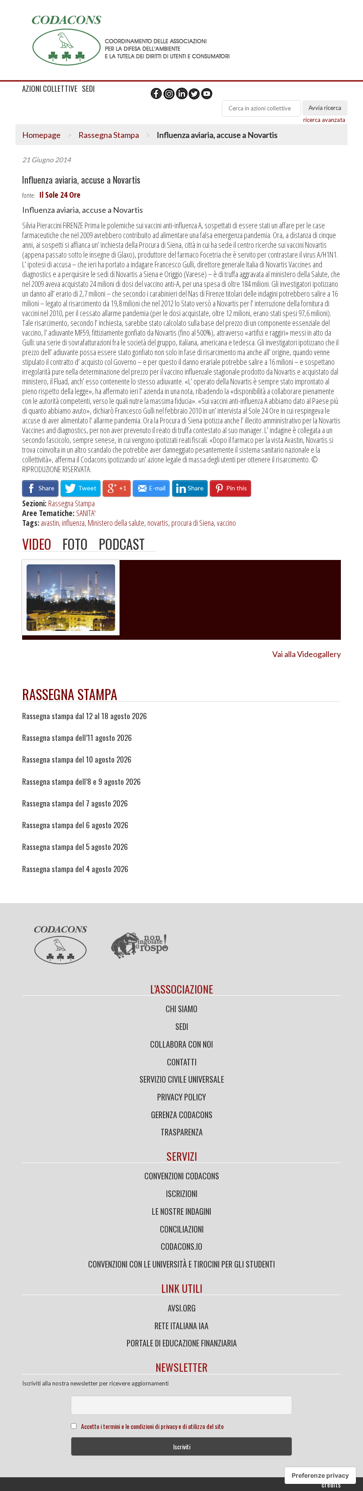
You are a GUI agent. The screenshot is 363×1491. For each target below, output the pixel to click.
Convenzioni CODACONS (181, 1176)
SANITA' (86, 513)
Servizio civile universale (181, 1079)
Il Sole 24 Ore (60, 194)
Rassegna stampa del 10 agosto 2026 (76, 759)
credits (331, 1484)
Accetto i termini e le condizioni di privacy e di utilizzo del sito (152, 1426)
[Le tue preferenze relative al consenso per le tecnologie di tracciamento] (320, 1475)
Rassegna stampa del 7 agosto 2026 (75, 803)
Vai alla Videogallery (306, 654)
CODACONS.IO (181, 1246)
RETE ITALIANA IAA (181, 1325)
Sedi (181, 1026)
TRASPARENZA (182, 1132)
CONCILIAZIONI (182, 1229)
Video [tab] (36, 544)
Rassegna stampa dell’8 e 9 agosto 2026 (81, 781)
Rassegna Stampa (108, 135)
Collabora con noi (181, 1044)
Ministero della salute (116, 522)
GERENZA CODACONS (181, 1114)
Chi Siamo (181, 1008)
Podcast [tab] (122, 544)
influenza (73, 522)
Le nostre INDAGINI (181, 1211)
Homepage (41, 135)
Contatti (182, 1062)
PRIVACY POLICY (181, 1097)
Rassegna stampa (69, 694)
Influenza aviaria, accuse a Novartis (81, 179)
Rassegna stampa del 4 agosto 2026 (75, 869)
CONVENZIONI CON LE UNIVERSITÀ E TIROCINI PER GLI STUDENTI (181, 1264)
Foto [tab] (75, 544)
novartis (157, 522)
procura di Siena (192, 522)
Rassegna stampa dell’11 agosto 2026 (77, 737)
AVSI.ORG (182, 1308)
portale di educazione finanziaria (182, 1343)
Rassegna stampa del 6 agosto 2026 (75, 825)
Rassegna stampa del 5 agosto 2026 (75, 846)
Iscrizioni (181, 1193)
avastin (50, 522)
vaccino (226, 522)
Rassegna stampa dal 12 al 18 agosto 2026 (84, 716)
